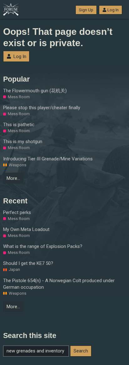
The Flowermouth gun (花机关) (35, 91)
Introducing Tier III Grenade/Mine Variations (48, 159)
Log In (113, 10)
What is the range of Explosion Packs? (42, 246)
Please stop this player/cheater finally (41, 107)
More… (13, 178)
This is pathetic (18, 124)
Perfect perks (17, 212)
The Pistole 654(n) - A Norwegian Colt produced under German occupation (59, 284)
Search (81, 351)
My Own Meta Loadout (26, 229)
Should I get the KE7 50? (28, 263)
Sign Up (86, 10)
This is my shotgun (22, 141)
